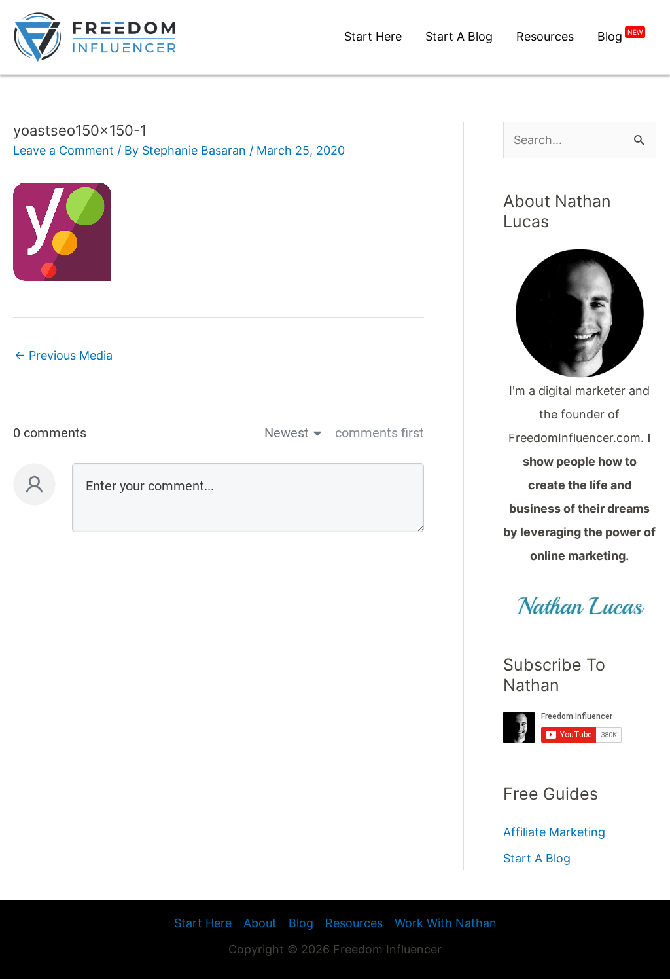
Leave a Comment (63, 150)
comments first (379, 433)
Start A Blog (537, 858)
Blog (301, 923)
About (260, 923)
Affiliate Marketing (554, 832)
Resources (354, 923)
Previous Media (63, 355)
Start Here (203, 923)
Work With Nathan (446, 923)
